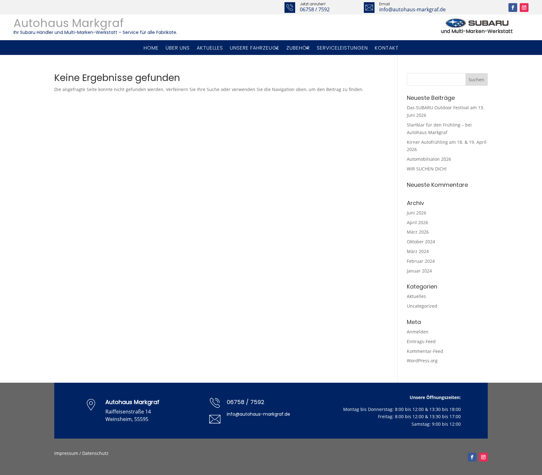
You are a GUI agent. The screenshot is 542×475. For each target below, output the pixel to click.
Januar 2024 (419, 271)
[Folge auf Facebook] (512, 7)
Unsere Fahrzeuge (254, 48)
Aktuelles (210, 48)
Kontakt (387, 48)
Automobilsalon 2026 (429, 159)
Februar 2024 (421, 261)
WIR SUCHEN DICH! (427, 169)
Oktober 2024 (421, 242)
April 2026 (417, 222)
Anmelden (417, 332)
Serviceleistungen (342, 48)
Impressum (66, 453)
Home (151, 48)
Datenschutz (95, 453)
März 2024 (418, 251)
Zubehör (298, 48)
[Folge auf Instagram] (524, 7)
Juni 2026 (416, 213)
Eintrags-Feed (421, 341)
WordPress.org (422, 361)
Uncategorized (422, 306)
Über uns (178, 48)
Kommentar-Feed (425, 351)
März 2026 (418, 232)
